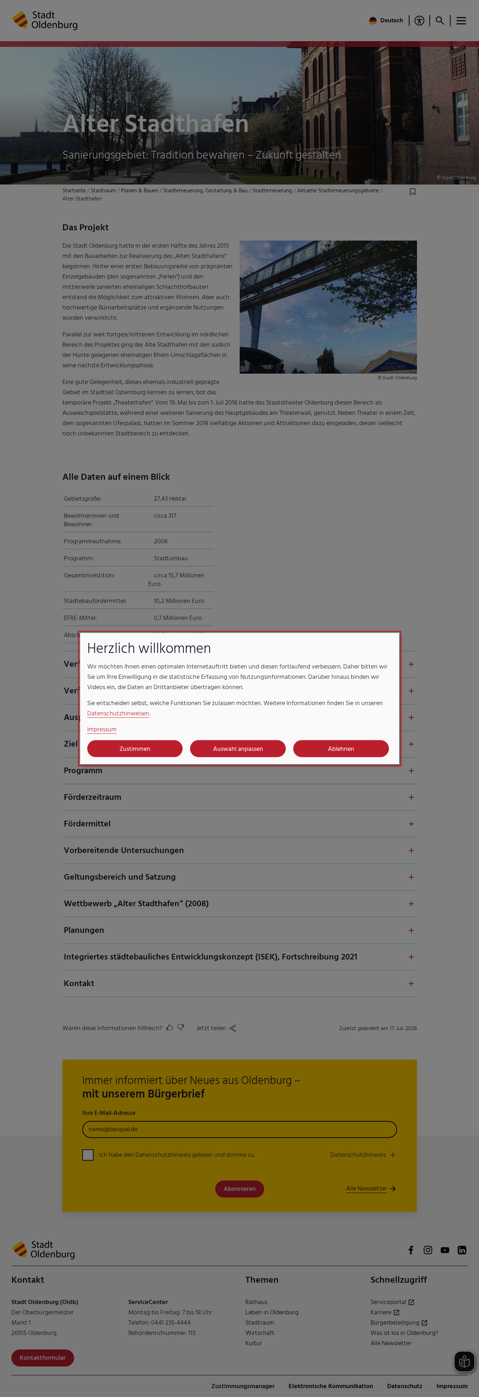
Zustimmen (134, 748)
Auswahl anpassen (238, 748)
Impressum (102, 729)
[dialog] (239, 698)
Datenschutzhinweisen (118, 713)
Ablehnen (341, 748)
